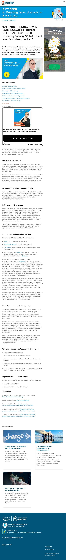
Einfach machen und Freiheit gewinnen (13, 96)
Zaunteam (25, 256)
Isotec (5, 241)
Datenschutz (49, 549)
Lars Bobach (7, 247)
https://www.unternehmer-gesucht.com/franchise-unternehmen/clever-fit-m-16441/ (18, 410)
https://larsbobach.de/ (22, 400)
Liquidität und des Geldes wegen (11, 101)
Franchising (22, 261)
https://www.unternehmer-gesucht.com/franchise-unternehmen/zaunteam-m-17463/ (19, 415)
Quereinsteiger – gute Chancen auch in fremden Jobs (15, 447)
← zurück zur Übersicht (9, 20)
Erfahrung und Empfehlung (10, 91)
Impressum (48, 547)
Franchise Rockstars (10, 244)
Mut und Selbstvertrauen (9, 86)
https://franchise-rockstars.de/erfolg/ (12, 397)
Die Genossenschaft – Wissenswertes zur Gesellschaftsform (44, 448)
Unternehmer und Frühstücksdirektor (13, 93)
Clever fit (19, 252)
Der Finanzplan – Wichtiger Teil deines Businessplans (15, 489)
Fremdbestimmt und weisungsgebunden (14, 88)
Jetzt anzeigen (54, 67)
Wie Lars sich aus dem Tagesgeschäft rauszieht (16, 98)
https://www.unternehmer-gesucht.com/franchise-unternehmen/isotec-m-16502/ (17, 404)
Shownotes (5, 103)
